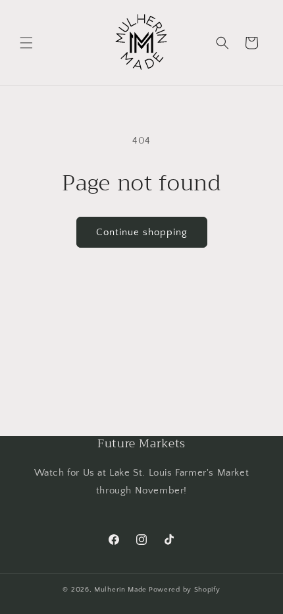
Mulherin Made (120, 590)
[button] (26, 42)
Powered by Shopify (184, 590)
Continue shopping (142, 232)
